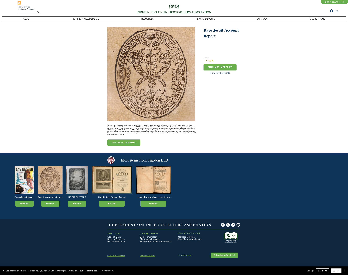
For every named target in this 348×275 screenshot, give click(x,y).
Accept (336, 270)
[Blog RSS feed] (19, 3)
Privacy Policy (107, 270)
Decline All (322, 270)
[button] (85, 19)
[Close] (344, 270)
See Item (24, 203)
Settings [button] (310, 270)
